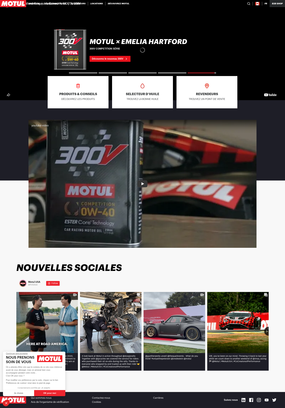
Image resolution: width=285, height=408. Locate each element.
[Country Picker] (257, 3)
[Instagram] (259, 400)
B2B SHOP (277, 4)
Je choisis (18, 393)
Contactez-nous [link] (101, 398)
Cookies (96, 402)
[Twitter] (274, 400)
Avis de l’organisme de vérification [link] (50, 402)
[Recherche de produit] (249, 3)
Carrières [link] (158, 398)
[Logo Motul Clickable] (13, 3)
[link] (96, 3)
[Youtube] (267, 400)
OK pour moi (49, 393)
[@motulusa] (23, 283)
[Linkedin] (243, 400)
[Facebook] (251, 400)
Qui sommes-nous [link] (41, 398)
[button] (6, 403)
